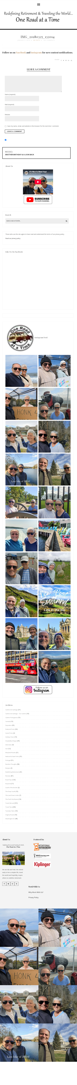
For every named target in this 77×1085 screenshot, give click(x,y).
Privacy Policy (33, 897)
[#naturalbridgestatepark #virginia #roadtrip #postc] (54, 437)
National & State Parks (12, 756)
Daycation (8, 725)
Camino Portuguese (11, 717)
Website (7, 115)
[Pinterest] (8, 884)
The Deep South (10, 791)
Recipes (7, 768)
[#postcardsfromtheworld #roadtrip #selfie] (54, 404)
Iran (6, 749)
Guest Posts (9, 733)
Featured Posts (10, 729)
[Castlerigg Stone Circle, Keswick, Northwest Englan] (54, 568)
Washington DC (10, 819)
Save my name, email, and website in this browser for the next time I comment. (33, 126)
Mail (9, 104)
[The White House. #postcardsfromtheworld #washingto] (54, 502)
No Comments (49, 40)
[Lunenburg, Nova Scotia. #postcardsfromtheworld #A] (54, 535)
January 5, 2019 (24, 40)
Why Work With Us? (35, 892)
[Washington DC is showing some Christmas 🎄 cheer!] (54, 469)
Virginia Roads (9, 815)
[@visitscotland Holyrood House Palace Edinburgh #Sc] (21, 634)
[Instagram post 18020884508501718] (54, 601)
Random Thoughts (11, 764)
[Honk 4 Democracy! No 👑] (21, 404)
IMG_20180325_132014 (38, 37)
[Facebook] (4, 884)
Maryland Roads (10, 752)
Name (10, 94)
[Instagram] (12, 884)
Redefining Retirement (12, 772)
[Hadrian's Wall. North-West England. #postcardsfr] (21, 601)
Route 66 (8, 784)
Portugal (8, 760)
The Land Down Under (12, 795)
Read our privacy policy (12, 238)
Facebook (21, 52)
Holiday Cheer (9, 737)
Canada (7, 721)
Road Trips (8, 780)
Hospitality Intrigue (11, 741)
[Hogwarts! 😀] (54, 634)
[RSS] (16, 884)
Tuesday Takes (10, 811)
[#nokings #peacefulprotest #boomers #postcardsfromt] (54, 371)
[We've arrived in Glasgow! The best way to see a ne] (21, 667)
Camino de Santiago (11, 710)
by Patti (37, 40)
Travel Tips (8, 807)
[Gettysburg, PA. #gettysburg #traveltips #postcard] (21, 502)
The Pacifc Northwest (11, 799)
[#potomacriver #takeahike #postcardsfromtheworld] (21, 469)
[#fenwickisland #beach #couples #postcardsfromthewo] (21, 371)
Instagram (36, 52)
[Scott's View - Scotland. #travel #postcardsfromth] (54, 667)
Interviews (8, 745)
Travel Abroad (9, 803)
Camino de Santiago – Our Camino (15, 714)
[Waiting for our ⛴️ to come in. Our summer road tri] (21, 568)
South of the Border (11, 787)
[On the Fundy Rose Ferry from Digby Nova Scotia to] (21, 535)
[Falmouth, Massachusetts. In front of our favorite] (21, 437)
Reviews (8, 776)
